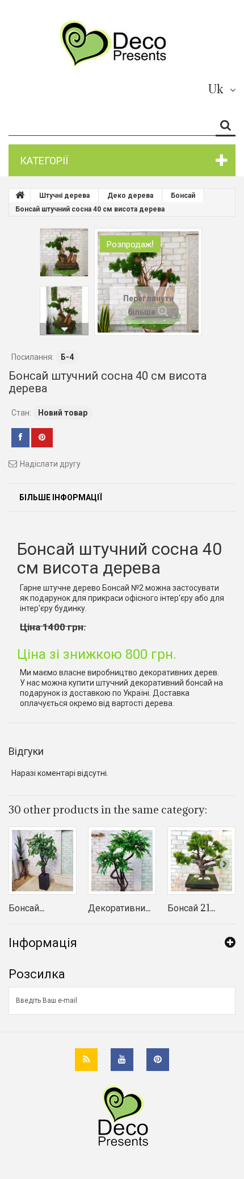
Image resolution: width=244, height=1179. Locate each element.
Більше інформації (60, 497)
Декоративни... (119, 908)
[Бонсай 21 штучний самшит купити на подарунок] (201, 861)
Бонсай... (26, 908)
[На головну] (20, 195)
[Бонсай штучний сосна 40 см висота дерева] (64, 252)
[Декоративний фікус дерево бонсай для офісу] (122, 861)
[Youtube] (122, 1059)
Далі (64, 329)
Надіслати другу (50, 463)
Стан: (21, 412)
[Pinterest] (157, 1059)
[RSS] (86, 1059)
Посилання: (32, 357)
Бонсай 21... (191, 908)
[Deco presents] (118, 44)
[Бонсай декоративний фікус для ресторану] (43, 861)
